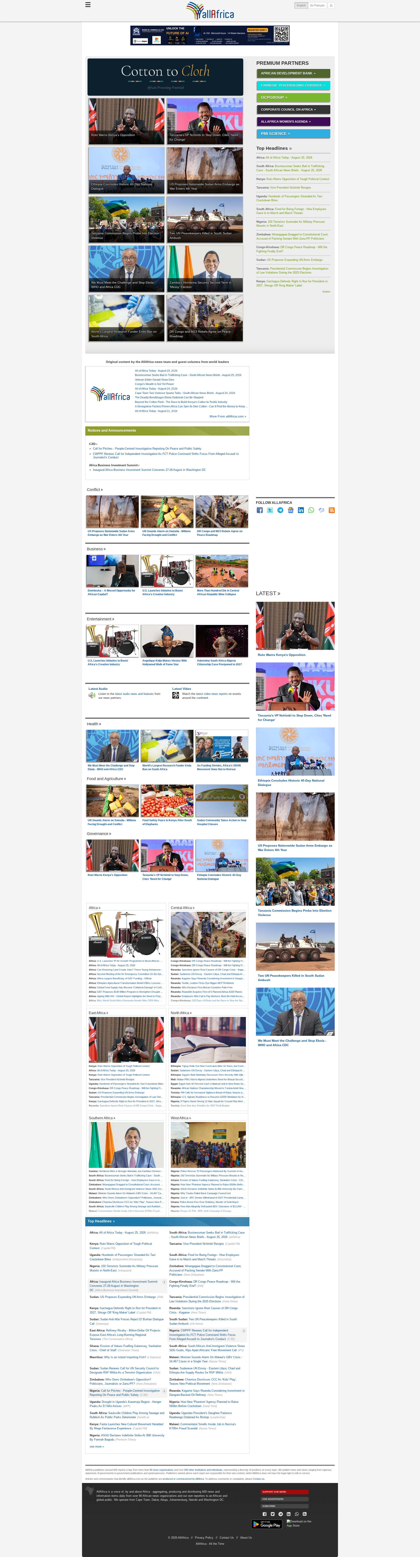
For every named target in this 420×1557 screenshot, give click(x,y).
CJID (92, 444)
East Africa (97, 1013)
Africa (93, 908)
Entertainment (99, 619)
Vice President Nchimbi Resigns (283, 187)
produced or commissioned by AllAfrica (183, 1479)
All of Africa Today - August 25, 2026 (284, 157)
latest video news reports (212, 694)
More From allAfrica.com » (228, 416)
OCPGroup (272, 97)
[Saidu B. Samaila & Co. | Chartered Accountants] (210, 35)
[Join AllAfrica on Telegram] (280, 510)
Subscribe (268, 1506)
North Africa (180, 1013)
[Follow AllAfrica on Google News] (291, 510)
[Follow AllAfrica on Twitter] (270, 510)
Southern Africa (101, 1118)
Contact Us (227, 1537)
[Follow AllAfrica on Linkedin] (301, 510)
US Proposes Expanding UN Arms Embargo (289, 259)
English (302, 5)
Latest (266, 593)
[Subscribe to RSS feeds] (332, 510)
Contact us (258, 1479)
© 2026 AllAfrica (178, 1537)
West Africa (179, 1118)
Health (92, 724)
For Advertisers (273, 1499)
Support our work (274, 1492)
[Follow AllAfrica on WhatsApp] (311, 510)
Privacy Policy (204, 1537)
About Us (246, 1537)
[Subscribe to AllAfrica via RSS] (305, 1514)
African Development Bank (286, 73)
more (326, 291)
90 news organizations (161, 1470)
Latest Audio (98, 688)
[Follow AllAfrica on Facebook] (260, 510)
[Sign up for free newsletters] (321, 510)
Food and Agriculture (105, 779)
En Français (317, 5)
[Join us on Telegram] (281, 1514)
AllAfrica (210, 11)
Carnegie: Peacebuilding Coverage (291, 85)
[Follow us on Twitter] (273, 1514)
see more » (97, 1446)
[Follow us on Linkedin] (289, 1514)
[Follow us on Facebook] (265, 1514)
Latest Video (181, 688)
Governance (97, 834)
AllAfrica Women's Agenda (284, 121)
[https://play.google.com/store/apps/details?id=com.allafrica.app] (267, 1524)
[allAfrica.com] (110, 394)
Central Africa (181, 908)
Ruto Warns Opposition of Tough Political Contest (292, 179)
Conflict (93, 490)
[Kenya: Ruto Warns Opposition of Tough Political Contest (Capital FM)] (126, 1040)
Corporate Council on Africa (287, 109)
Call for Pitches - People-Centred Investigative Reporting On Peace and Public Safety (147, 448)
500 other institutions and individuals (203, 1470)
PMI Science (274, 133)
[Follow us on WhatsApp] (297, 1514)
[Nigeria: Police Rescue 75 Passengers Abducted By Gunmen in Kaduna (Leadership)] (208, 1145)
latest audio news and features (134, 694)
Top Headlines (272, 148)
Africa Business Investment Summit (113, 465)
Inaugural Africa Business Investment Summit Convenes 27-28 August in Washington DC (149, 469)
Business (95, 549)
